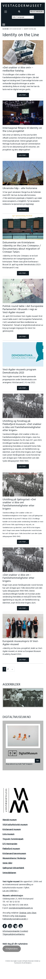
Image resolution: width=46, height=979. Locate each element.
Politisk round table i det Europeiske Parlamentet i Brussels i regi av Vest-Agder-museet (23, 309)
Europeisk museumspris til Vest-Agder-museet (21, 643)
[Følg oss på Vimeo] (15, 924)
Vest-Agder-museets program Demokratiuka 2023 (19, 371)
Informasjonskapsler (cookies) (15, 930)
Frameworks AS (18, 962)
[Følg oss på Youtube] (21, 924)
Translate (27, 20)
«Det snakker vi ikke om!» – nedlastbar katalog (18, 69)
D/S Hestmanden (10, 842)
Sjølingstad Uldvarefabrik (13, 866)
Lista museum (8, 832)
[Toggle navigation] (6, 12)
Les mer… (23, 95)
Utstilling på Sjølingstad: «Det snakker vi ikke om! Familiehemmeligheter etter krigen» (19, 504)
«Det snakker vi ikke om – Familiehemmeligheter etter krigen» (18, 578)
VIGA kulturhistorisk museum (15, 823)
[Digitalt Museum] (23, 752)
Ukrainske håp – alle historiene (20, 188)
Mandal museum (10, 818)
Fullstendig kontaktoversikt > (15, 917)
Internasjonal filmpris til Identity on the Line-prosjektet (22, 129)
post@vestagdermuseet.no (21, 906)
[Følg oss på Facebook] (5, 924)
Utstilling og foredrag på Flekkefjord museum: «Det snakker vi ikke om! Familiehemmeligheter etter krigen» (22, 425)
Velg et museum (36, 11)
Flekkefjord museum (11, 847)
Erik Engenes (20, 914)
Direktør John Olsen (27, 911)
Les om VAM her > (10, 889)
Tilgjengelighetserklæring (14, 933)
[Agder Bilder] (23, 697)
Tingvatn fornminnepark (13, 837)
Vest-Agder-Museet (15, 29)
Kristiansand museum (12, 828)
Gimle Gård (7, 861)
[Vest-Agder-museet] (22, 6)
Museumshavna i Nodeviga (14, 857)
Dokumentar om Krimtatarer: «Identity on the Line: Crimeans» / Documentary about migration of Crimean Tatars (22, 247)
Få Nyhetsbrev (11, 947)
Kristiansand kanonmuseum (14, 852)
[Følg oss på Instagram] (10, 924)
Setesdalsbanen (9, 871)
